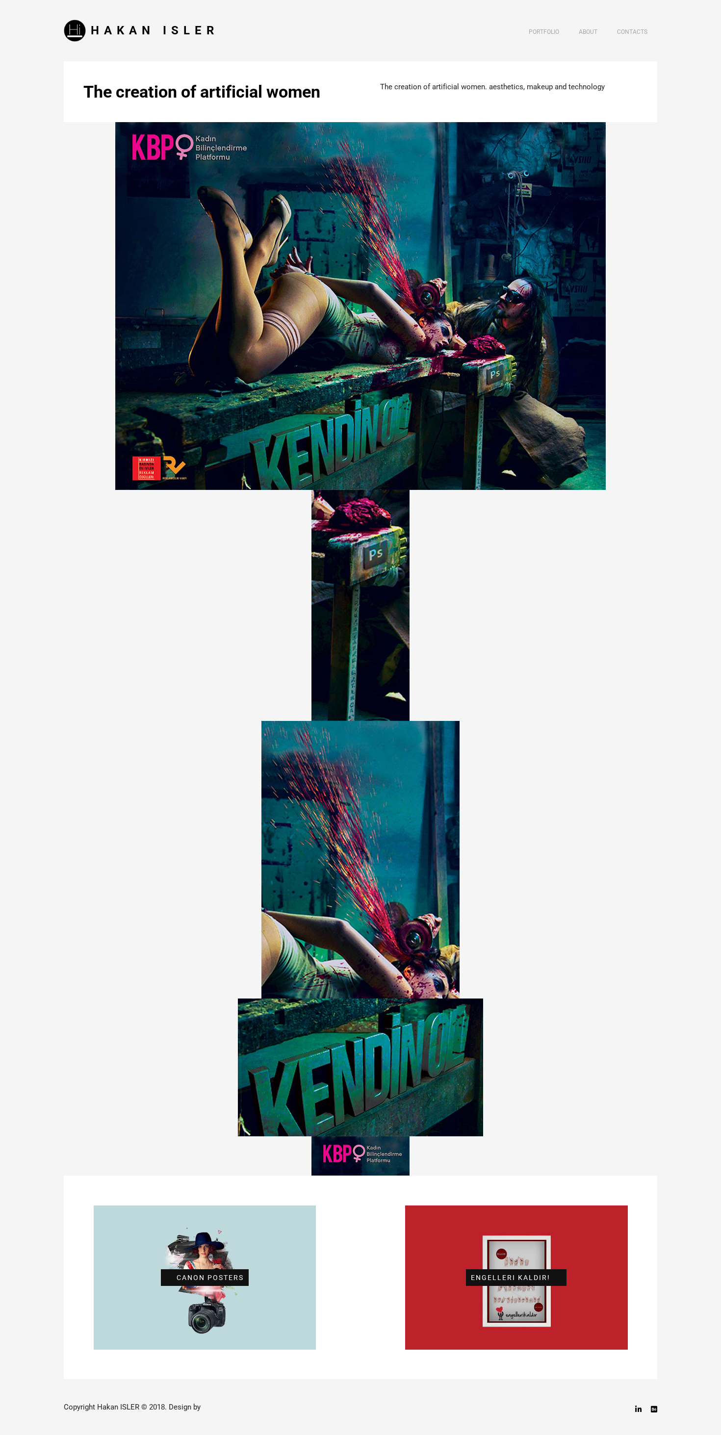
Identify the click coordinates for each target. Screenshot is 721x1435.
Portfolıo (544, 31)
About (588, 31)
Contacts (632, 31)
